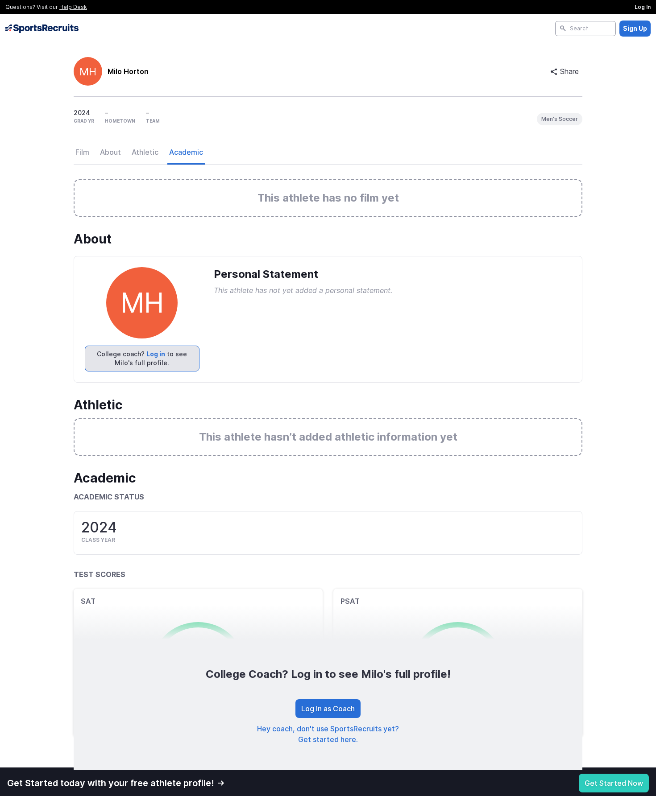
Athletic (145, 152)
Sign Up (635, 28)
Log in (155, 354)
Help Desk (73, 7)
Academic (186, 152)
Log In (643, 7)
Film (82, 152)
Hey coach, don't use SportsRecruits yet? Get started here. (328, 734)
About (110, 152)
